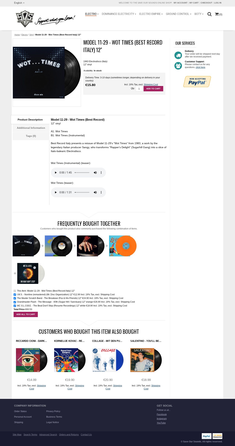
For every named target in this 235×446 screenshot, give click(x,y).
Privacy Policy (53, 411)
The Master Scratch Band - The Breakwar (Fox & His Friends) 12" (49, 298)
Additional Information (31, 127)
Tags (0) (31, 135)
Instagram (162, 418)
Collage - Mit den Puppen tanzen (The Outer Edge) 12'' (108, 341)
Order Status (20, 411)
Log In (217, 3)
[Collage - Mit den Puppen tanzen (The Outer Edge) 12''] (108, 360)
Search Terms (30, 434)
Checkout (206, 3)
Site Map (17, 434)
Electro (24, 35)
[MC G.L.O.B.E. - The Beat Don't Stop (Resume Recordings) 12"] (31, 261)
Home (17, 35)
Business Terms (54, 417)
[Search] (209, 14)
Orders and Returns (69, 434)
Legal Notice (52, 422)
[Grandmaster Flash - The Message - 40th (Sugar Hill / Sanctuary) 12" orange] (123, 233)
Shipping (18, 422)
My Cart (194, 3)
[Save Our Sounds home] (44, 19)
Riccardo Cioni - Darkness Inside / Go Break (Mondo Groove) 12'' (31, 341)
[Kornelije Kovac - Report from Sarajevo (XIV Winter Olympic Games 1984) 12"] (70, 360)
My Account (180, 3)
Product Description (30, 119)
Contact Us (86, 434)
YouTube (161, 423)
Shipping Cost (151, 84)
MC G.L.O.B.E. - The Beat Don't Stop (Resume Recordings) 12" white (51, 305)
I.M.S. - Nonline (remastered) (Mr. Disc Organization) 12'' (45, 294)
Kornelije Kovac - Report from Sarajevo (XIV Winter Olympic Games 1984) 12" (70, 341)
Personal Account (23, 417)
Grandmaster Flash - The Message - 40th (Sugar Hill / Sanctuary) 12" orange (55, 302)
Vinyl (31, 35)
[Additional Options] (197, 77)
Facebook (162, 414)
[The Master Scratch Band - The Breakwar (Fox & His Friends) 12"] (90, 233)
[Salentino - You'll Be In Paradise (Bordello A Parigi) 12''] (146, 360)
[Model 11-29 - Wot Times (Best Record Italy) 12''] (47, 73)
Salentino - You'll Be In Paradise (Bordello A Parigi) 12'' (146, 341)
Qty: (133, 88)
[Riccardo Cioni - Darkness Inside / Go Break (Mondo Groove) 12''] (31, 360)
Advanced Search (48, 434)
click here (200, 67)
